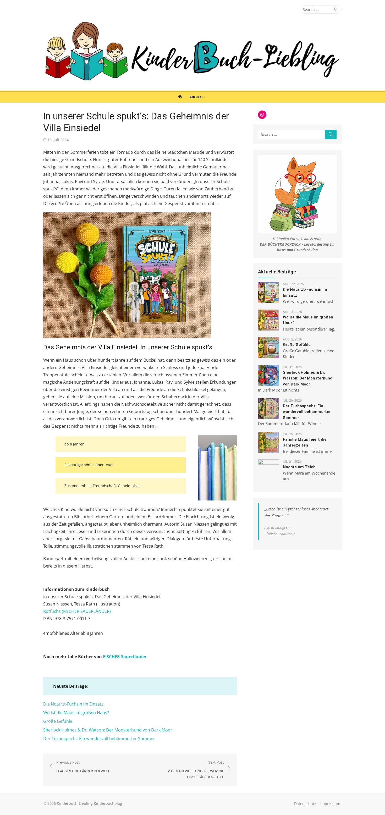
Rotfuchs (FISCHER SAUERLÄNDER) (77, 611)
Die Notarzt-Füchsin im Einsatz (73, 704)
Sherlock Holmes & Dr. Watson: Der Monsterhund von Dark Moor (107, 730)
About (195, 97)
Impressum (330, 803)
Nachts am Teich (299, 467)
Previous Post (82, 767)
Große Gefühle (57, 721)
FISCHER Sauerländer (125, 656)
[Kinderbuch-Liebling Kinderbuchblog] (192, 52)
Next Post (195, 769)
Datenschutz (305, 803)
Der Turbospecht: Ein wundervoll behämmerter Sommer (99, 738)
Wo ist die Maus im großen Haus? (76, 712)
